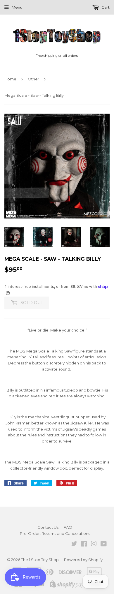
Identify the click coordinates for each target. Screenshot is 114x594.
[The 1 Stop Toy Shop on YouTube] (104, 544)
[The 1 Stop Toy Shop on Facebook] (84, 544)
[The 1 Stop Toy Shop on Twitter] (74, 544)
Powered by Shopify (83, 559)
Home (10, 79)
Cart (105, 7)
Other (33, 79)
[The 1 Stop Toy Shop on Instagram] (94, 544)
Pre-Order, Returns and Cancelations (55, 533)
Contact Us (47, 527)
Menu (17, 7)
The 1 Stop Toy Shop (40, 559)
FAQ (68, 527)
